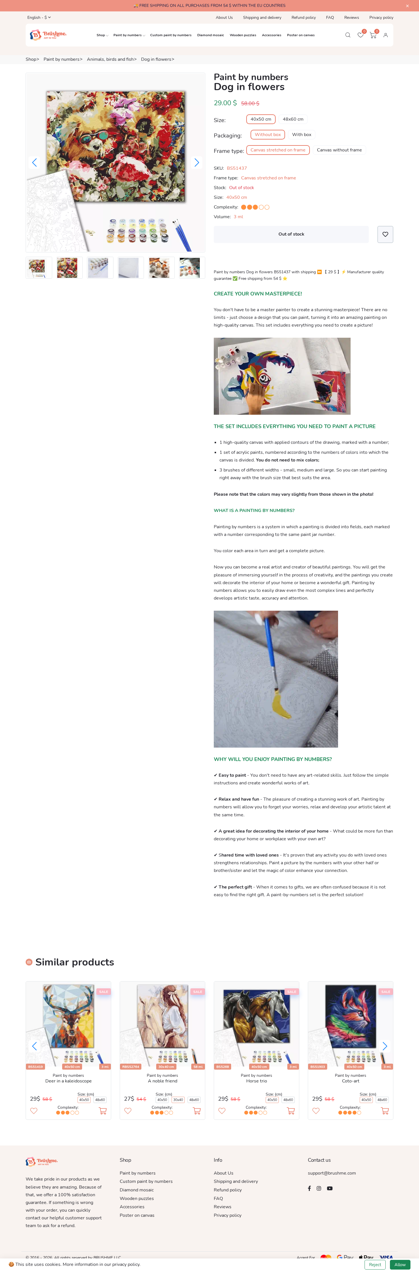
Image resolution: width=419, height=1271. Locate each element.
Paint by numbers (127, 35)
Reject (375, 1265)
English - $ (36, 17)
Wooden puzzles (243, 35)
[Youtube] (330, 1188)
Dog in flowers (156, 59)
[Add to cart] (102, 1111)
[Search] (348, 35)
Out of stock (291, 234)
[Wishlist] (385, 234)
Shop (101, 35)
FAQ (330, 17)
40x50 (84, 1100)
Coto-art (350, 1081)
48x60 (100, 1100)
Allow (400, 1265)
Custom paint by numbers (171, 35)
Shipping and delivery (262, 17)
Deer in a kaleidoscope (68, 1081)
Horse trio (256, 1081)
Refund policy (304, 17)
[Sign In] (385, 35)
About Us (224, 17)
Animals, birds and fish (110, 59)
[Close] (407, 6)
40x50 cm (261, 119)
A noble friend (162, 1081)
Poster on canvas (301, 35)
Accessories (271, 35)
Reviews (351, 17)
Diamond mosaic (210, 35)
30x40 (178, 1100)
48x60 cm (293, 119)
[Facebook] (309, 1188)
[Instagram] (319, 1188)
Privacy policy (381, 17)
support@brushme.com (332, 1173)
